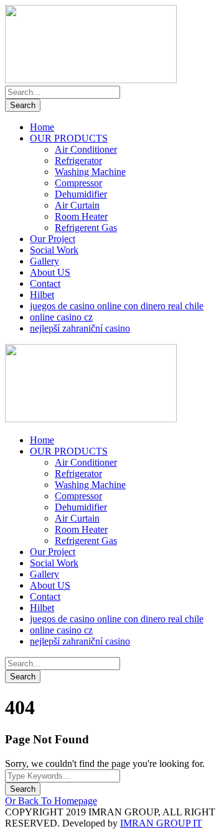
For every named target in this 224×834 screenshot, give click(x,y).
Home (42, 127)
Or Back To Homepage (51, 800)
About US (50, 272)
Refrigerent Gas (86, 227)
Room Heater (81, 216)
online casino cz (61, 317)
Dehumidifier (81, 194)
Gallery (44, 261)
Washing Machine (90, 171)
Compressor (78, 183)
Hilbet (42, 294)
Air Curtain (77, 205)
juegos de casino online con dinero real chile (116, 306)
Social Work (54, 250)
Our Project (52, 238)
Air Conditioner (86, 149)
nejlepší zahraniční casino (80, 328)
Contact (45, 283)
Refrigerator (78, 160)
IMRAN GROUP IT (161, 823)
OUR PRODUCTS (69, 138)
